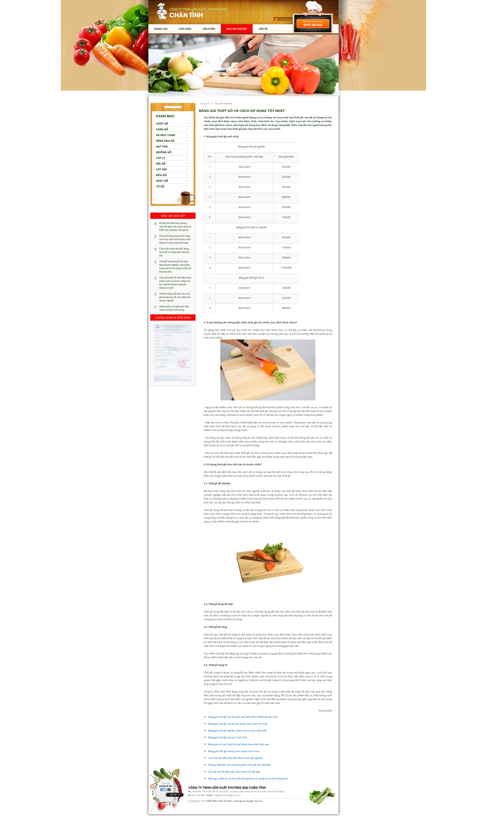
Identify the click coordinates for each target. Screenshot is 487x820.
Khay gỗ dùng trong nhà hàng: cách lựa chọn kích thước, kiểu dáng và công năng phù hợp (175, 239)
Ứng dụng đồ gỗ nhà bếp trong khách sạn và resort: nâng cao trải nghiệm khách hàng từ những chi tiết (175, 282)
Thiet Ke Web (225, 800)
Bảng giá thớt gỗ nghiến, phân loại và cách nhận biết (237, 730)
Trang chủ (160, 28)
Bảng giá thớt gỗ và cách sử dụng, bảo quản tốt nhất (237, 723)
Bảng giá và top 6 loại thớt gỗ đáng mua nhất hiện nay (238, 744)
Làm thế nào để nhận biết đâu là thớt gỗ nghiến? (235, 758)
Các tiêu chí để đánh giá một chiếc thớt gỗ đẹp (234, 771)
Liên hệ (263, 28)
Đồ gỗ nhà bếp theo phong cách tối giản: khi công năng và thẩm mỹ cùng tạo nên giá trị (175, 226)
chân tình (162, 12)
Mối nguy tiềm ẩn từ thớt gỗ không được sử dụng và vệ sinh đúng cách (248, 778)
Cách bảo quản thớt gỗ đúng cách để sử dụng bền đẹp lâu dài (174, 252)
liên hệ (173, 794)
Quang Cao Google (244, 800)
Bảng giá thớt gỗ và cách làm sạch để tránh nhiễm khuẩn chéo (243, 717)
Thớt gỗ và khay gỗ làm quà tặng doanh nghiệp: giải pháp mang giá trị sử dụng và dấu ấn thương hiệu (175, 266)
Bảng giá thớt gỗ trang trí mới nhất (227, 737)
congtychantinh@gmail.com (226, 795)
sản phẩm (209, 28)
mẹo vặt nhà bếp (236, 28)
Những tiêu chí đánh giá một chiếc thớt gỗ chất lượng (174, 308)
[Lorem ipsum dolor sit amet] (173, 353)
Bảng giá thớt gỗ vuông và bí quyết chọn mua (233, 751)
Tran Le (258, 800)
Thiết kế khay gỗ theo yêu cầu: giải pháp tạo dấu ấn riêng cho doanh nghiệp (175, 297)
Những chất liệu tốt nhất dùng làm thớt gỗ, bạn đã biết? (239, 765)
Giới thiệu (185, 28)
